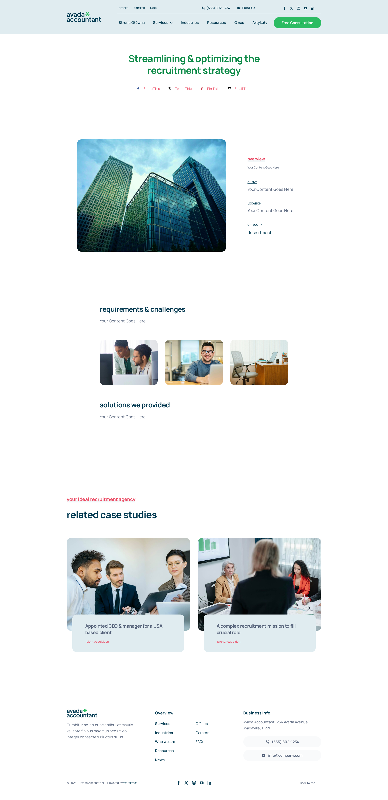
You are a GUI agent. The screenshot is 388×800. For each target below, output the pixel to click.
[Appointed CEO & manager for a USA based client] (128, 541)
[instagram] (298, 8)
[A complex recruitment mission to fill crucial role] (259, 541)
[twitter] (291, 8)
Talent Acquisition (97, 641)
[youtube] (305, 8)
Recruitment (260, 232)
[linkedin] (312, 8)
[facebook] (284, 8)
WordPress (130, 783)
